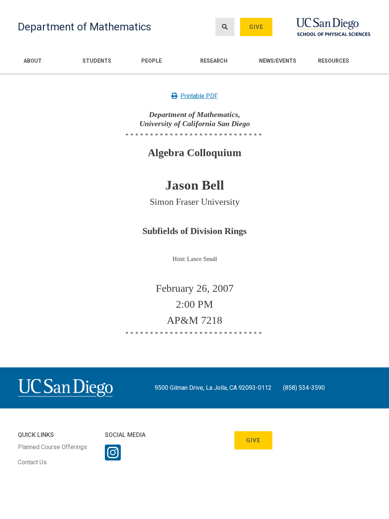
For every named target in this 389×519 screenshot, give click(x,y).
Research (214, 61)
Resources (333, 61)
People (151, 61)
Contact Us (32, 462)
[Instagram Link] (113, 457)
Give (256, 27)
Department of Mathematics (84, 27)
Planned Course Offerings (52, 447)
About (33, 61)
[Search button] (224, 27)
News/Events (277, 61)
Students (96, 61)
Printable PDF (199, 96)
